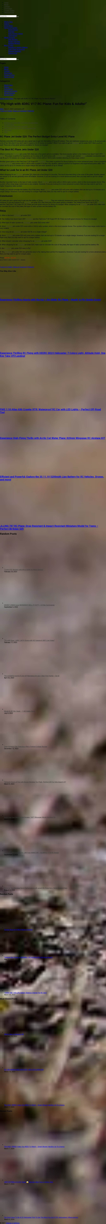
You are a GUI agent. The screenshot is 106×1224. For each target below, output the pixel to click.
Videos (6, 24)
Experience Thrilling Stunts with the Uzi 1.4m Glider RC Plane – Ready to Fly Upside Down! (50, 299)
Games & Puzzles (10, 28)
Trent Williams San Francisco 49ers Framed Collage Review (25, 747)
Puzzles (11, 32)
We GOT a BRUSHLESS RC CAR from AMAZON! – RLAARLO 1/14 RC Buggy (31, 853)
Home (6, 3)
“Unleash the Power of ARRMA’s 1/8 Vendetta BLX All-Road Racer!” (28, 957)
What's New (9, 99)
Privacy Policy (9, 10)
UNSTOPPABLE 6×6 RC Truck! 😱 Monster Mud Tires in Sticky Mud (28, 1182)
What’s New (8, 22)
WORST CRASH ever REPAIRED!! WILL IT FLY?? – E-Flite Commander (29, 605)
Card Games (12, 36)
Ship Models (12, 40)
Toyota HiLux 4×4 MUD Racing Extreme (18, 930)
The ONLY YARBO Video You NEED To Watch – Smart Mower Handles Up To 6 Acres (34, 1105)
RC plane (75, 143)
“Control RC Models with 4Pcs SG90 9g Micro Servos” (23, 570)
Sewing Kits (12, 53)
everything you (61, 156)
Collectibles (8, 26)
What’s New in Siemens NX (14, 1034)
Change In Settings (13, 1223)
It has (83, 156)
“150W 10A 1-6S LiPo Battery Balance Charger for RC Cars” (25, 993)
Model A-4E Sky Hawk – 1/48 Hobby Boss (19, 711)
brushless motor (6, 164)
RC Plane (42, 162)
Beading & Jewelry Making (18, 47)
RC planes (46, 200)
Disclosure (8, 9)
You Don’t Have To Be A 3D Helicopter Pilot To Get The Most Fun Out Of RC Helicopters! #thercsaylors (41, 1217)
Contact (7, 7)
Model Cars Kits (14, 42)
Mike (2, 109)
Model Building (9, 38)
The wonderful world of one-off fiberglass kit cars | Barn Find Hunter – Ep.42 (31, 676)
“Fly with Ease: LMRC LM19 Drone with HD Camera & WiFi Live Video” (29, 640)
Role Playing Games (15, 34)
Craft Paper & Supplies (16, 49)
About (6, 5)
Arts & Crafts (8, 45)
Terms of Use (9, 12)
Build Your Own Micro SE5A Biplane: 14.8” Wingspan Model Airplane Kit (29, 817)
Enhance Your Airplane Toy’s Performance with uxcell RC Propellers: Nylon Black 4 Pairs (35, 888)
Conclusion (8, 130)
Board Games (13, 30)
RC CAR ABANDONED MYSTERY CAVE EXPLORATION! (24, 1070)
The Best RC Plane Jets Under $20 (15, 126)
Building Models (14, 43)
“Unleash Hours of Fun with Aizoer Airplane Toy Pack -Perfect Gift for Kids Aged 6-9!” (35, 782)
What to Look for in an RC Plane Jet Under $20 (20, 128)
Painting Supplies (14, 51)
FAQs (6, 132)
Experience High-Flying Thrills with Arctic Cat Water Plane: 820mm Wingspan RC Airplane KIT (52, 438)
